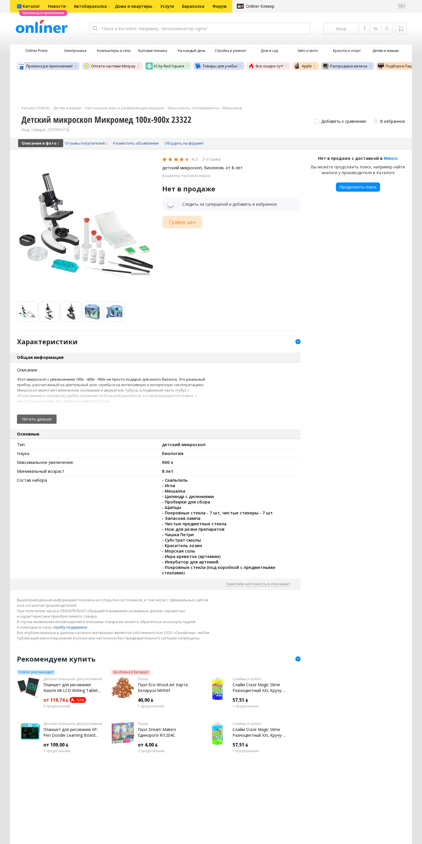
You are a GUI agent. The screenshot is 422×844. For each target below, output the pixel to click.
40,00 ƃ (145, 700)
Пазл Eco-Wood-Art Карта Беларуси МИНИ (163, 687)
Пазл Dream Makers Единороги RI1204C (157, 732)
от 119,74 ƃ (55, 700)
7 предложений (56, 751)
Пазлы (143, 679)
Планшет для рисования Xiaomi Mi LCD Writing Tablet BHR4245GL (70, 687)
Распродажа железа (348, 66)
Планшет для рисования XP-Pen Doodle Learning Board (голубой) (70, 732)
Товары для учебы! (220, 66)
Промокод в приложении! (49, 66)
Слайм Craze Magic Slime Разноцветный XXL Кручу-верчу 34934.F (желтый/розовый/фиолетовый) (258, 687)
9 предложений (56, 706)
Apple (307, 66)
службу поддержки (70, 627)
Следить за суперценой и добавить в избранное (229, 204)
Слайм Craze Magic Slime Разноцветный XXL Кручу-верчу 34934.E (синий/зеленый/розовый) (258, 732)
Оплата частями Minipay (113, 66)
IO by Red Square (169, 66)
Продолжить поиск (358, 187)
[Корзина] (400, 28)
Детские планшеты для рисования (72, 679)
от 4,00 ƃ (148, 745)
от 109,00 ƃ (55, 745)
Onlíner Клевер (260, 6)
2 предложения (151, 751)
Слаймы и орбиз (247, 679)
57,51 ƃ (240, 700)
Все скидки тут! (269, 66)
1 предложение (151, 706)
